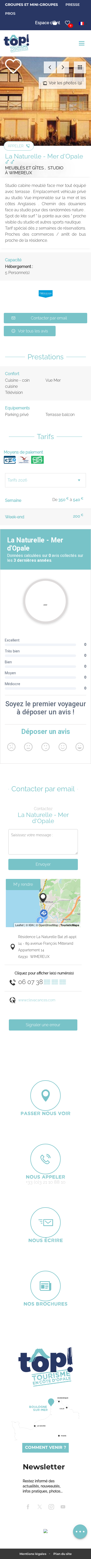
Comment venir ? (45, 1447)
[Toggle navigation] (82, 43)
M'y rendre (23, 884)
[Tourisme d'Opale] (45, 1367)
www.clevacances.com (36, 1000)
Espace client (47, 22)
